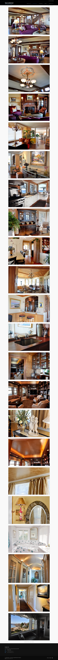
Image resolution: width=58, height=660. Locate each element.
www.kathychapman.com (10, 658)
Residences (35, 3)
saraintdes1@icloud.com (10, 651)
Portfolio (29, 3)
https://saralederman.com (10, 652)
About (46, 3)
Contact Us (51, 3)
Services (41, 3)
